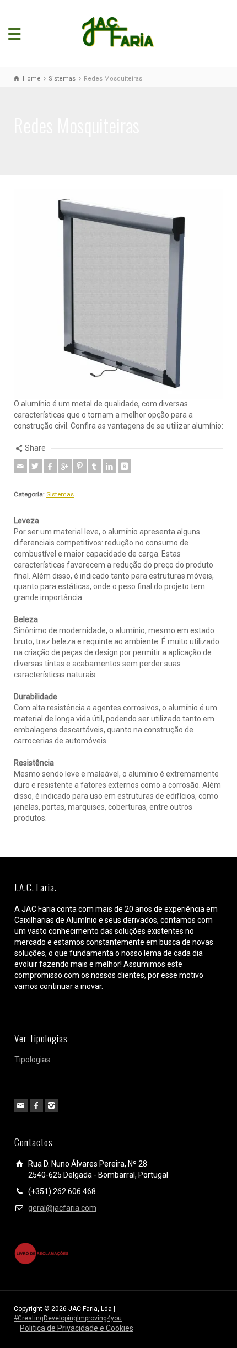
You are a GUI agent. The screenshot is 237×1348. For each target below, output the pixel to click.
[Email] (20, 466)
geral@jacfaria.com (62, 1207)
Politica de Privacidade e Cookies (76, 1328)
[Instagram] (51, 1105)
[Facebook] (50, 466)
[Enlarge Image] (118, 294)
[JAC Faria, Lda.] (118, 33)
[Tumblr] (94, 466)
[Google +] (65, 466)
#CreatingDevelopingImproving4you (68, 1318)
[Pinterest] (80, 466)
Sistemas (60, 494)
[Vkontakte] (124, 466)
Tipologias (32, 1059)
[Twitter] (35, 466)
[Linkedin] (109, 466)
